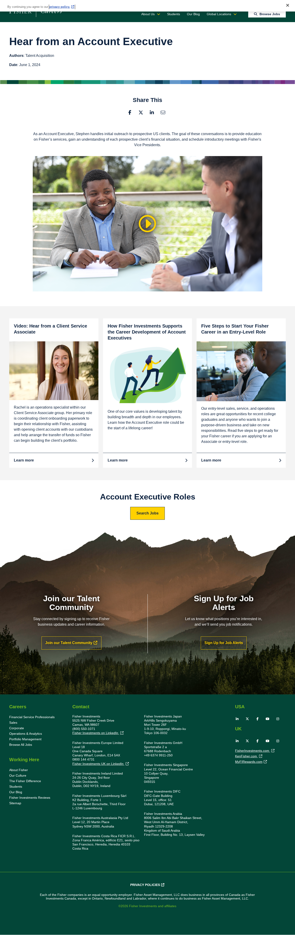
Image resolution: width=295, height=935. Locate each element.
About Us (148, 14)
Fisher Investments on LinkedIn (95, 733)
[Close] (288, 5)
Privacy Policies (145, 885)
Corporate (16, 728)
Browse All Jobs (20, 744)
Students (173, 14)
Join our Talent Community (68, 643)
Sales (13, 722)
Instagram (277, 718)
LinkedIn (151, 112)
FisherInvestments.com (252, 750)
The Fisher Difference (25, 781)
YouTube (267, 718)
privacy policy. (59, 7)
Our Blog (193, 14)
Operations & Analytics (25, 733)
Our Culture (17, 775)
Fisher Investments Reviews (29, 797)
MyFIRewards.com (249, 762)
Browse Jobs (270, 14)
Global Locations (219, 14)
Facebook (129, 112)
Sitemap (15, 803)
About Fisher (18, 770)
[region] (147, 6)
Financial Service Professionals (32, 717)
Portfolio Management (25, 739)
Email (163, 112)
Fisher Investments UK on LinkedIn (98, 764)
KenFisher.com (246, 756)
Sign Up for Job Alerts (223, 643)
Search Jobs (147, 513)
